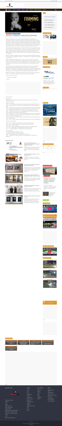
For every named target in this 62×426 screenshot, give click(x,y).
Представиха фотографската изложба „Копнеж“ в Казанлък (31, 186)
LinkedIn (6, 414)
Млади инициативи (30, 401)
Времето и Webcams (37, 9)
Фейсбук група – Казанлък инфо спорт (11, 411)
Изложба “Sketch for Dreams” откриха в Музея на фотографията (32, 165)
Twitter (6, 416)
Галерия (23, 9)
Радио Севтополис (51, 398)
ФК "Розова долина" (51, 399)
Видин (38, 394)
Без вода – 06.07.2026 (48, 78)
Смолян (38, 395)
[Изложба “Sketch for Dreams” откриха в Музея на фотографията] (14, 164)
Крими (28, 392)
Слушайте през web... (49, 149)
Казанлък (45, 175)
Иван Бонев (50, 79)
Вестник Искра (50, 396)
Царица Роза (29, 400)
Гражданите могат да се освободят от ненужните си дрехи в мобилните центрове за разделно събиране (49, 180)
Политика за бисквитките (9, 400)
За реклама (7, 401)
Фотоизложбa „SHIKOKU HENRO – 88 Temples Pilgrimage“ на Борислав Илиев (32, 175)
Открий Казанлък (50, 392)
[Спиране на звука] (54, 211)
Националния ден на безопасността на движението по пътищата (52, 194)
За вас (28, 407)
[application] (50, 209)
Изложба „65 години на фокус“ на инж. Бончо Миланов (31, 154)
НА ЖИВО (44, 9)
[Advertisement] (40, 5)
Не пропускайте (14, 33)
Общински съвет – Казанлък (52, 395)
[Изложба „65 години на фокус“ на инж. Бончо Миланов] (14, 153)
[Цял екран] (55, 211)
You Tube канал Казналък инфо (10, 417)
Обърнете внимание (47, 176)
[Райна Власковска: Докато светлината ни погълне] (14, 195)
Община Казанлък (51, 393)
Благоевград (39, 397)
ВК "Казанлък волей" (51, 401)
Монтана (38, 391)
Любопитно (29, 403)
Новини (9, 9)
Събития (31, 9)
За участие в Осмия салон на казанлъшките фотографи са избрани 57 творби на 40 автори (32, 143)
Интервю (28, 404)
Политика (18, 9)
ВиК (44, 76)
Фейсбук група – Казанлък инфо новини (11, 410)
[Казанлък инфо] (6, 10)
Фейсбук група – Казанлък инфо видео (11, 413)
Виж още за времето (50, 302)
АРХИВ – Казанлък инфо (9, 407)
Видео (27, 9)
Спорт (14, 9)
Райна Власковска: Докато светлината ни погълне (32, 196)
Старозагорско (29, 397)
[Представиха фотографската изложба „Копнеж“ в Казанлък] (14, 185)
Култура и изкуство (8, 33)
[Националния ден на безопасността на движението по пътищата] (46, 192)
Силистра (38, 392)
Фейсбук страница (8, 408)
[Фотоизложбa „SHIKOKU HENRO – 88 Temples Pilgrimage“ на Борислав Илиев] (14, 174)
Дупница (38, 398)
